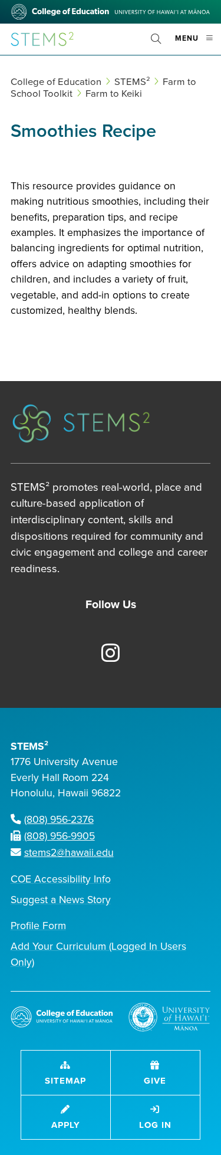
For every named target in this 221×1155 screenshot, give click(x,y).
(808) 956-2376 (59, 819)
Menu (198, 43)
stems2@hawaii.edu (69, 852)
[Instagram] (103, 654)
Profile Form (38, 926)
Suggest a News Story (61, 900)
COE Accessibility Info (61, 879)
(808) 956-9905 (59, 836)
